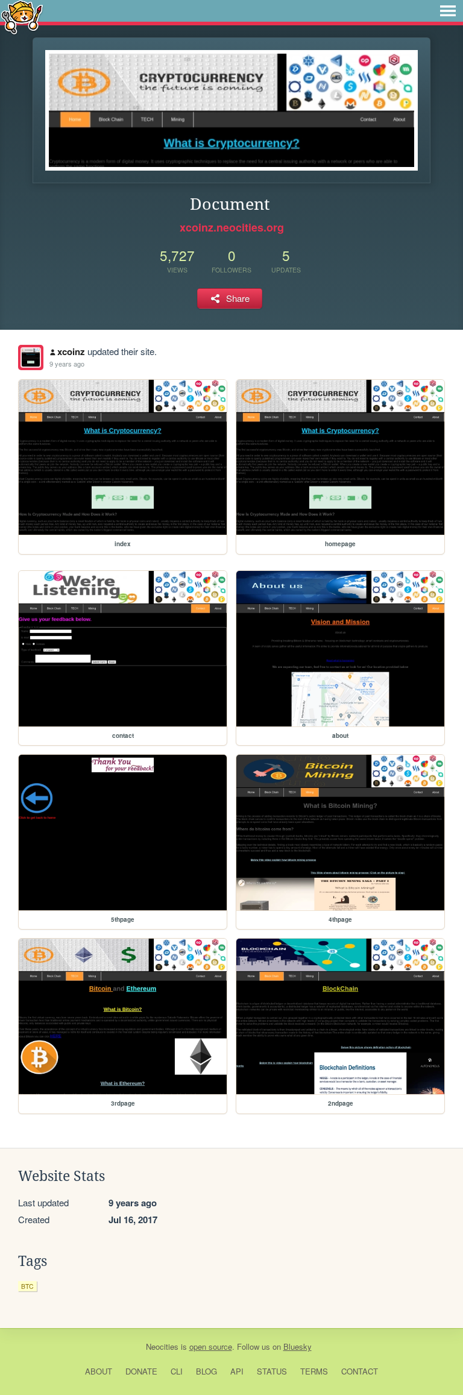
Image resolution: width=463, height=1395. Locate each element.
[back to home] (22, 16)
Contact (359, 1371)
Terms (314, 1371)
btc (27, 1286)
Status (272, 1371)
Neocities (162, 1346)
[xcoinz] (30, 357)
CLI (177, 1371)
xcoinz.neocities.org (232, 227)
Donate (141, 1371)
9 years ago (66, 363)
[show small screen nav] (448, 11)
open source (210, 1346)
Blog (206, 1371)
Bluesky (297, 1346)
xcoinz (71, 351)
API (237, 1371)
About (98, 1371)
